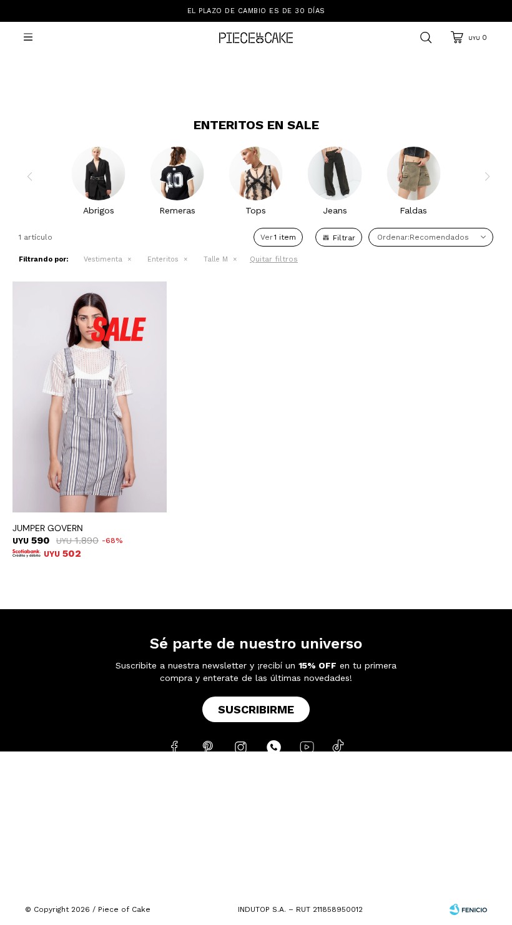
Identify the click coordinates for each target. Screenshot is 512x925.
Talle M (216, 259)
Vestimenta (103, 259)
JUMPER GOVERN (47, 528)
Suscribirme (256, 709)
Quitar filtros (274, 259)
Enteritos (163, 259)
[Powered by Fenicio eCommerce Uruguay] (468, 909)
